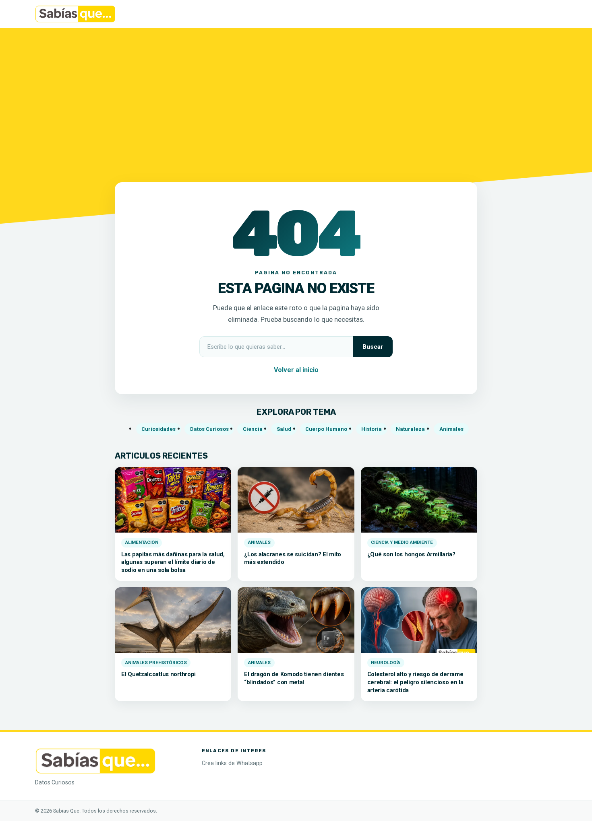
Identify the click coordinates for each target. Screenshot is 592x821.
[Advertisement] (296, 100)
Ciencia (253, 429)
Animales (451, 429)
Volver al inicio (296, 370)
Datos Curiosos (209, 429)
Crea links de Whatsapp (232, 763)
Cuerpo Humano (326, 429)
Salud (284, 429)
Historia (371, 429)
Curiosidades (158, 429)
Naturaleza (410, 429)
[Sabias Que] (95, 760)
